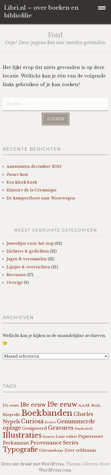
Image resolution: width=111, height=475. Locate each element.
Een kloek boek (21, 182)
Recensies (16, 274)
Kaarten (49, 437)
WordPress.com (55, 470)
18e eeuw (33, 404)
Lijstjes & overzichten (28, 267)
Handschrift (84, 429)
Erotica (50, 422)
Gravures (61, 428)
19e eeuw (62, 404)
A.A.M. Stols (89, 405)
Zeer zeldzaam (80, 450)
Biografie (11, 414)
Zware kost (17, 174)
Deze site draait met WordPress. (33, 464)
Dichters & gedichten (27, 251)
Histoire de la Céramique (31, 190)
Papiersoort (90, 436)
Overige (14, 282)
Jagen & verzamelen (26, 259)
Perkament (16, 443)
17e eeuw (11, 405)
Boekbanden (46, 413)
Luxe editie (66, 436)
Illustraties (22, 435)
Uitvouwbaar (51, 450)
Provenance (46, 443)
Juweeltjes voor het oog (29, 243)
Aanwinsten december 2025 (33, 166)
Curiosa (32, 421)
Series (70, 443)
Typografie (20, 449)
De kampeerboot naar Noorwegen (40, 198)
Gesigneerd (34, 428)
